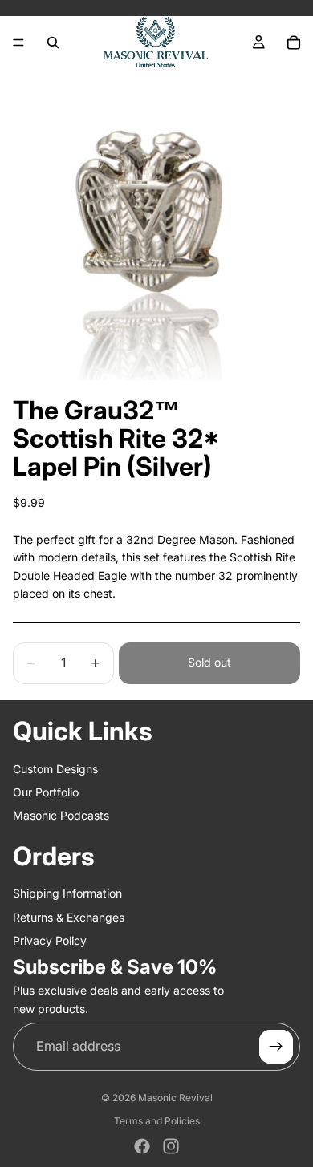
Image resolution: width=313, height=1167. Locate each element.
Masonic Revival (175, 1098)
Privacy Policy (50, 940)
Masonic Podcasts (61, 815)
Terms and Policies (157, 1121)
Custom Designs (55, 768)
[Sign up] (276, 1047)
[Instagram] (171, 1146)
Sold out (209, 662)
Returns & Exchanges (68, 916)
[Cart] (293, 42)
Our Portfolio (46, 792)
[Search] (53, 42)
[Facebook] (142, 1146)
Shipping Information (67, 893)
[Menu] (18, 42)
